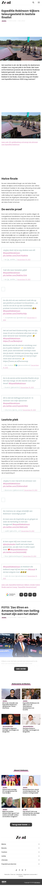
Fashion (4, 852)
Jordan (23, 20)
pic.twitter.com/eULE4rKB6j (14, 552)
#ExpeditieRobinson (11, 311)
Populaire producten (8, 864)
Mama (3, 844)
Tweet (26, 595)
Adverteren (19, 874)
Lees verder (21, 669)
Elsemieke (23, 617)
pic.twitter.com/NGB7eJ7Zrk (15, 275)
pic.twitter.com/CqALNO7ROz (15, 406)
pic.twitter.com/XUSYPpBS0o (15, 255)
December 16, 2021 (23, 260)
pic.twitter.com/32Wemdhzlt (15, 486)
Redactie (6, 874)
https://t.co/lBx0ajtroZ (12, 341)
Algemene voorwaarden (30, 874)
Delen (21, 595)
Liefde (3, 856)
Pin (30, 595)
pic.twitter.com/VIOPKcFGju (15, 313)
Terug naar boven (19, 824)
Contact (21, 876)
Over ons (13, 874)
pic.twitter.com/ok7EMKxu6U (15, 527)
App (34, 595)
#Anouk (31, 569)
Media (4, 21)
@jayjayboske (9, 544)
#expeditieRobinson (21, 524)
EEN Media (37, 882)
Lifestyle (4, 860)
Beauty (4, 848)
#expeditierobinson (11, 253)
